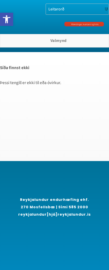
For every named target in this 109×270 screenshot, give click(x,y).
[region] (54, 220)
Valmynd (58, 40)
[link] (6, 19)
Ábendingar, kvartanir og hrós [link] (85, 24)
